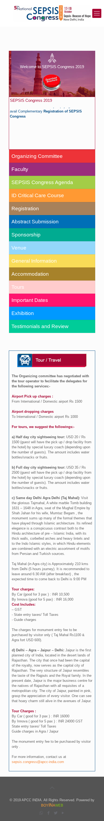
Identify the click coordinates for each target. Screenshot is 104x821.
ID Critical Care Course (37, 195)
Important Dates (29, 300)
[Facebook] (48, 813)
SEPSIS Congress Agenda (42, 182)
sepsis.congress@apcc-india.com (38, 762)
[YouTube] (63, 813)
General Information (34, 260)
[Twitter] (55, 813)
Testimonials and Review (40, 326)
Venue (18, 247)
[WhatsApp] (41, 813)
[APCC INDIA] (52, 13)
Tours (17, 287)
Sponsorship (26, 234)
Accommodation (30, 274)
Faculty (19, 169)
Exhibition (22, 313)
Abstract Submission (35, 221)
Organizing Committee (37, 156)
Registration (25, 208)
